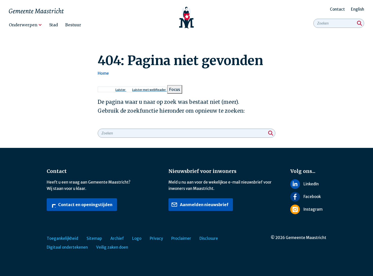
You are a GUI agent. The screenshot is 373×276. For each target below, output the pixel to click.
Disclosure (208, 238)
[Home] (187, 17)
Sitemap (94, 238)
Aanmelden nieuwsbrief (203, 204)
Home (103, 73)
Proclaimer (181, 238)
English (357, 9)
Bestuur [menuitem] (73, 24)
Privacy (156, 238)
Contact (337, 9)
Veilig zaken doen (112, 247)
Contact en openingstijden (84, 204)
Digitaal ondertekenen (67, 247)
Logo (136, 238)
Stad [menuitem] (53, 24)
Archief (117, 238)
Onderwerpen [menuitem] (23, 24)
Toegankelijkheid (62, 238)
